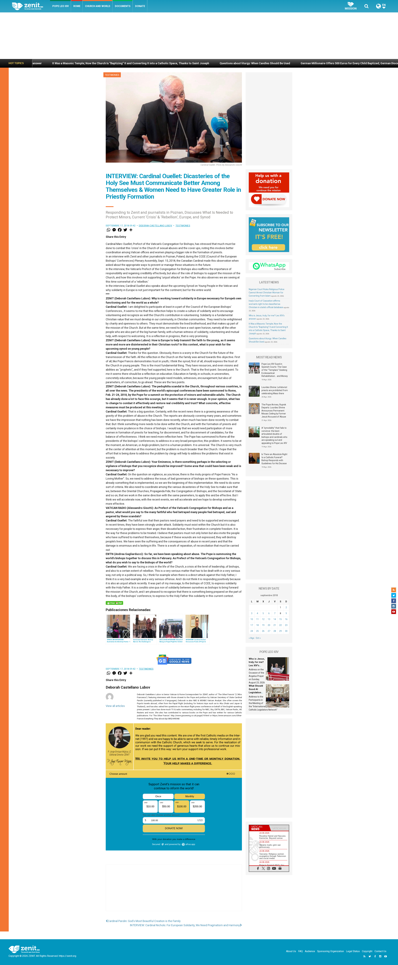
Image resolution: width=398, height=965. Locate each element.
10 (251, 619)
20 (269, 625)
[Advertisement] (199, 35)
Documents (122, 6)
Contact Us (380, 951)
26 (263, 631)
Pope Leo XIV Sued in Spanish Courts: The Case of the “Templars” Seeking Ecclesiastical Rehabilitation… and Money (274, 370)
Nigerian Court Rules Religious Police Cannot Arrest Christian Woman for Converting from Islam (266, 292)
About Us (291, 951)
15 (280, 619)
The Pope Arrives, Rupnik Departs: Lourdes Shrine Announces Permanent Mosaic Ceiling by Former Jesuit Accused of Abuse (273, 410)
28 (274, 631)
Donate (140, 6)
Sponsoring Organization (330, 951)
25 (257, 631)
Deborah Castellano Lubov (155, 225)
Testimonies (112, 75)
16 (286, 619)
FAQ (300, 951)
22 (280, 625)
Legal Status (353, 951)
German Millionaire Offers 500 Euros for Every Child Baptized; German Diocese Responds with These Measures (266, 63)
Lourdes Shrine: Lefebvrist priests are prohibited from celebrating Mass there (274, 390)
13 (269, 619)
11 (257, 619)
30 (286, 631)
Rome (76, 6)
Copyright (367, 951)
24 (251, 631)
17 (251, 625)
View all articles (115, 706)
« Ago (251, 638)
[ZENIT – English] (31, 6)
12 (263, 619)
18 (257, 625)
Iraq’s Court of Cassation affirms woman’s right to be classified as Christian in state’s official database (266, 304)
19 (263, 625)
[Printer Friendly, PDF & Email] (114, 603)
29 (280, 631)
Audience (310, 951)
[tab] (259, 828)
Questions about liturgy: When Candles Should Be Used (149, 63)
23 (286, 625)
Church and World (97, 6)
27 (269, 631)
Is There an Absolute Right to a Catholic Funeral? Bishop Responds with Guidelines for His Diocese (274, 459)
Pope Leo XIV (60, 6)
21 (274, 625)
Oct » (258, 638)
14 (274, 619)
